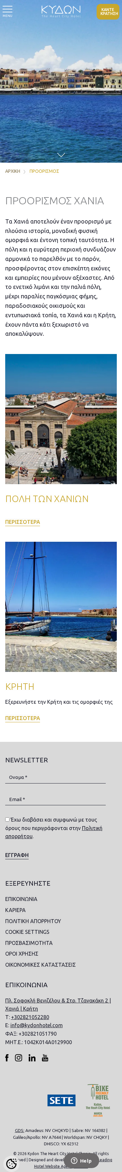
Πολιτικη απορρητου (33, 921)
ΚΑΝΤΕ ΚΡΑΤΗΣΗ (109, 11)
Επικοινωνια (21, 899)
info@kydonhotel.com (36, 1025)
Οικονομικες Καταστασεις (40, 965)
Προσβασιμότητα (29, 943)
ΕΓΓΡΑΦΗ (17, 855)
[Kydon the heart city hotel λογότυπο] (61, 11)
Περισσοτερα (22, 522)
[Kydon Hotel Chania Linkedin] (32, 1057)
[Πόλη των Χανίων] (61, 419)
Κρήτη (19, 686)
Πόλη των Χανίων (46, 499)
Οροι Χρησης (21, 954)
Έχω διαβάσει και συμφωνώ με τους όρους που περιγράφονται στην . (53, 828)
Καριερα (15, 910)
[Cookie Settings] (11, 1164)
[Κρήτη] (61, 607)
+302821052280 (30, 1017)
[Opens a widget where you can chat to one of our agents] (81, 1161)
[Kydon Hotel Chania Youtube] (45, 1057)
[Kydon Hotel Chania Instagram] (18, 1057)
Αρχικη (12, 171)
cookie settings (27, 932)
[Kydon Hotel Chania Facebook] (7, 1057)
